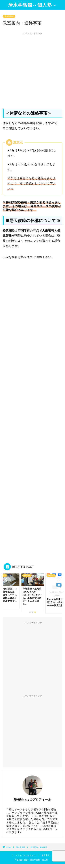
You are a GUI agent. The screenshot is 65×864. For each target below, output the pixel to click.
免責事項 (46, 855)
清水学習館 (9, 16)
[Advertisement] (32, 68)
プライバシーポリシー (25, 855)
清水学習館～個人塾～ (32, 5)
